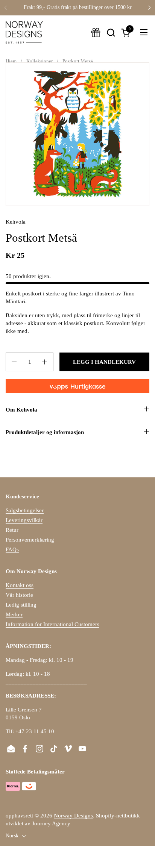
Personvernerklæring (30, 540)
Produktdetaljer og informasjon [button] (45, 432)
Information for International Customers (52, 624)
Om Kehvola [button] (21, 410)
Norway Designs (73, 816)
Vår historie (19, 595)
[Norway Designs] (24, 32)
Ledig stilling (21, 605)
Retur (12, 530)
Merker (14, 614)
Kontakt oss (19, 585)
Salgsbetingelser (25, 510)
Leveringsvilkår (24, 520)
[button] (110, 32)
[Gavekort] (95, 32)
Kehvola (16, 222)
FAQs (12, 549)
